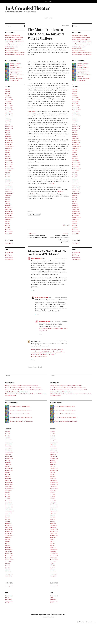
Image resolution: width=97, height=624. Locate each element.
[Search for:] (15, 26)
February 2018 (9, 183)
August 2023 (8, 112)
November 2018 (9, 164)
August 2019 (8, 148)
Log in (7, 254)
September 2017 (9, 193)
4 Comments (66, 225)
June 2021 (7, 124)
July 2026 (7, 89)
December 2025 (9, 99)
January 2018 (8, 185)
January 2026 (8, 97)
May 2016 (7, 225)
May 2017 (7, 201)
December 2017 (9, 187)
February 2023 (9, 114)
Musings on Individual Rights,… (23, 406)
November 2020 (9, 128)
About (50, 1)
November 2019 (9, 142)
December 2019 (9, 140)
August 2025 (8, 101)
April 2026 (7, 95)
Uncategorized (9, 243)
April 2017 (7, 203)
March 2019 (8, 158)
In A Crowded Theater (28, 8)
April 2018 (7, 179)
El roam (12, 63)
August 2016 (8, 219)
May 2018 (7, 177)
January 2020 (8, 138)
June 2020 (7, 130)
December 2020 (9, 126)
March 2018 (8, 181)
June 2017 (7, 199)
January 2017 (8, 209)
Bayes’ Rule (31, 111)
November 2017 (9, 189)
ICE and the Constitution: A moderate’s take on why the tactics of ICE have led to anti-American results (15, 52)
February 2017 (8, 207)
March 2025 (8, 103)
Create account (9, 252)
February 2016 (9, 231)
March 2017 (8, 205)
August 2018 (8, 170)
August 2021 (8, 122)
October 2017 (8, 191)
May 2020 (7, 132)
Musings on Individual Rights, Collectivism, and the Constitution (21, 385)
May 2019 (7, 154)
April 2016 (7, 227)
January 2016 (8, 233)
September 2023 (9, 110)
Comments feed (9, 257)
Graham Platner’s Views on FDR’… (24, 417)
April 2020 (8, 134)
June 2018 (7, 175)
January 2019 (8, 160)
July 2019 (7, 150)
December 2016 (9, 211)
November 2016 (9, 213)
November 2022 (9, 116)
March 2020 (8, 136)
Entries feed (8, 256)
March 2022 (8, 120)
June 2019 (7, 152)
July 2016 (7, 221)
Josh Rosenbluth (36, 258)
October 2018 (8, 166)
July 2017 (7, 197)
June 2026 (7, 91)
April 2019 (7, 156)
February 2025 (9, 105)
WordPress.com (9, 259)
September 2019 (9, 146)
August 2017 (8, 195)
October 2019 (8, 144)
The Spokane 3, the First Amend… (24, 421)
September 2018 (9, 168)
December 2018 (9, 162)
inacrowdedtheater (41, 297)
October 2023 (8, 107)
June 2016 (7, 223)
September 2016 (9, 217)
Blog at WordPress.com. (48, 617)
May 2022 (7, 118)
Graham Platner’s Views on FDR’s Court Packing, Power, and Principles (23, 387)
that (53, 183)
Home (46, 1)
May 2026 (7, 93)
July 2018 (7, 172)
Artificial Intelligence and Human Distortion (16, 391)
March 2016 (8, 229)
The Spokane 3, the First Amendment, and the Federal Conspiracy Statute (24, 389)
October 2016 (8, 215)
